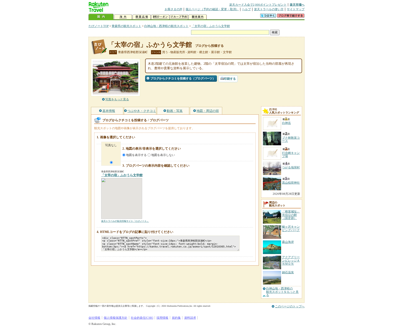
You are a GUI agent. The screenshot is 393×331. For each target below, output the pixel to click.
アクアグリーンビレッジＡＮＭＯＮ (291, 260)
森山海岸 (288, 242)
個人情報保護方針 (115, 317)
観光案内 (198, 17)
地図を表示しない (163, 155)
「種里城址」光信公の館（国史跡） (291, 215)
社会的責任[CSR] (142, 317)
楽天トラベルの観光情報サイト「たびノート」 (125, 221)
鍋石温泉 (288, 272)
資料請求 (190, 317)
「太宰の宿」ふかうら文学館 (210, 26)
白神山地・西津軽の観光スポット (166, 26)
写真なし (111, 145)
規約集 (176, 317)
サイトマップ (296, 9)
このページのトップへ (290, 306)
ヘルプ (246, 9)
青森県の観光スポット (126, 26)
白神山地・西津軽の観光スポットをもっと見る (282, 292)
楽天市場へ (297, 4)
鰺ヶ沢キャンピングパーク (291, 228)
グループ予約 (179, 17)
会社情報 (94, 317)
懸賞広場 (142, 17)
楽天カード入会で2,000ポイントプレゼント (258, 4)
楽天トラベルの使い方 (269, 9)
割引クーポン (160, 17)
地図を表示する (136, 155)
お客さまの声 (173, 9)
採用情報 (162, 317)
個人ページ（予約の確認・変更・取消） (212, 9)
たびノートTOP (98, 26)
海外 (123, 17)
